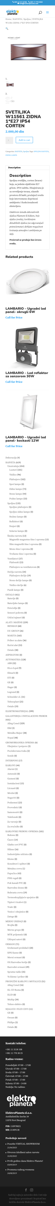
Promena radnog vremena (20, 1169)
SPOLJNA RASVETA (41, 151)
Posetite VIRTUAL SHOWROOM (23, 1143)
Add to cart (24, 140)
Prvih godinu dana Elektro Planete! (25, 1161)
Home (8, 19)
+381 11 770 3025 (36, 2)
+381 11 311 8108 (20, 2)
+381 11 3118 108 (14, 1049)
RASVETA (17, 19)
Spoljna (27, 19)
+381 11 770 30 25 (14, 1053)
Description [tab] (14, 167)
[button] (7, 28)
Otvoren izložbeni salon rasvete (23, 1152)
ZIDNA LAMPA (11, 155)
